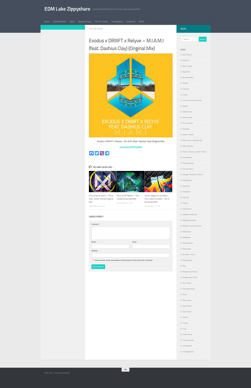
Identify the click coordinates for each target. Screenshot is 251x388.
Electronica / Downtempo (192, 140)
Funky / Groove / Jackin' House (194, 152)
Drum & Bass (188, 123)
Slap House (187, 306)
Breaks (185, 83)
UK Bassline (187, 346)
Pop (184, 266)
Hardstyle (186, 192)
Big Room (186, 72)
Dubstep (186, 129)
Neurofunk (187, 249)
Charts (185, 95)
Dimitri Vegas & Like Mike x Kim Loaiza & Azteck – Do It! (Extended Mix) (157, 198)
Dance (185, 106)
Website (95, 251)
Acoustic (186, 60)
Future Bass (187, 157)
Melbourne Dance (189, 220)
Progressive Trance (190, 277)
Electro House (96, 29)
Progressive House (190, 272)
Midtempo (187, 237)
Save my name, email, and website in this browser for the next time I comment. (124, 260)
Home (46, 21)
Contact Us (130, 21)
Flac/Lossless (188, 146)
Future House (188, 169)
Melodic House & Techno (192, 226)
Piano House (187, 260)
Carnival (186, 89)
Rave (185, 294)
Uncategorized (188, 352)
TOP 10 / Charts (101, 21)
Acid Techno (187, 55)
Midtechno (187, 232)
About (72, 21)
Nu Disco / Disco (189, 254)
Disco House (187, 117)
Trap (184, 329)
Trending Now (117, 21)
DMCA (141, 21)
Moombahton (188, 243)
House (185, 203)
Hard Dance (187, 180)
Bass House (187, 66)
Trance (185, 323)
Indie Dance (187, 209)
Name (94, 242)
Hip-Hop (186, 197)
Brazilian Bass (188, 77)
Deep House (187, 112)
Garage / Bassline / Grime (193, 174)
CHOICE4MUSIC (59, 21)
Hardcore (186, 186)
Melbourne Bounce (190, 214)
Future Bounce (188, 163)
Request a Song (84, 21)
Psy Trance (187, 283)
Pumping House (189, 289)
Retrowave (187, 300)
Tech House (187, 312)
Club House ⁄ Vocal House (192, 100)
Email (135, 242)
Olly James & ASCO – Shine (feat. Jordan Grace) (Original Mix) (101, 198)
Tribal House (187, 334)
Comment (96, 224)
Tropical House (188, 340)
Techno (185, 317)
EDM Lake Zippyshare (67, 9)
